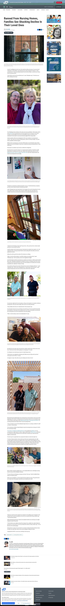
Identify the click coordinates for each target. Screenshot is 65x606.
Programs (8, 9)
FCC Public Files (50, 597)
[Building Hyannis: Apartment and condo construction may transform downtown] (54, 78)
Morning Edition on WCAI (18, 534)
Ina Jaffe (8, 29)
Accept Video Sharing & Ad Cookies (8, 603)
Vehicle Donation (50, 591)
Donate (59, 2)
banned (10, 133)
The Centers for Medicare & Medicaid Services (16, 430)
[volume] (7, 7)
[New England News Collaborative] (54, 64)
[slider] (8, 6)
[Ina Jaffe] (6, 544)
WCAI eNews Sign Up (39, 597)
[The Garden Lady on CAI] (54, 32)
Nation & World (9, 534)
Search (47, 9)
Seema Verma (33, 432)
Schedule (43, 9)
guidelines (33, 430)
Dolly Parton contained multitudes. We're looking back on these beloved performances (25, 575)
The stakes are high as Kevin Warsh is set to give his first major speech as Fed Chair (25, 556)
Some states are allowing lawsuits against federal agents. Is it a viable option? (17, 568)
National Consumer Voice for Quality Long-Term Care (17, 152)
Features (14, 9)
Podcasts (49, 593)
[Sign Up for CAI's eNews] (54, 48)
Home (4, 9)
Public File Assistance (51, 595)
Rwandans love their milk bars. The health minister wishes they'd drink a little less (24, 581)
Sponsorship (32, 9)
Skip (18, 603)
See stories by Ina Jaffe (13, 549)
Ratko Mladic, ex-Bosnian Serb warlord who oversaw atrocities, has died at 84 (23, 562)
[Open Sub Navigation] (10, 9)
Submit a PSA (38, 599)
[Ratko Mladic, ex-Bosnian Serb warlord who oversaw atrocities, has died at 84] (7, 564)
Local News (20, 9)
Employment (38, 593)
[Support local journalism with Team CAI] (54, 19)
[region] (17, 596)
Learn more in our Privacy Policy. (22, 600)
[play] (4, 6)
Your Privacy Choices (26, 603)
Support (26, 9)
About (38, 9)
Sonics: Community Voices (40, 595)
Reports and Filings (39, 591)
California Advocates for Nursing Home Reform (29, 420)
